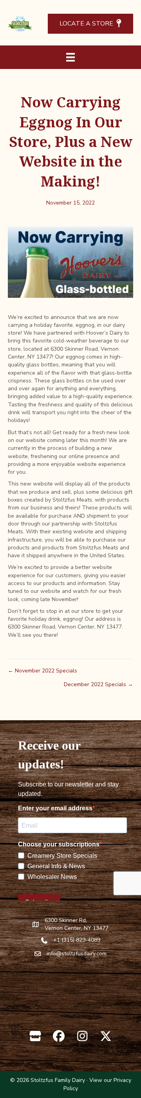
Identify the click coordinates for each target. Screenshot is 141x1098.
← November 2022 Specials (42, 670)
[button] (35, 1036)
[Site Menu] (70, 57)
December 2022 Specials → (98, 684)
